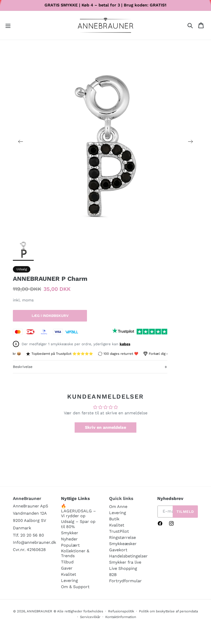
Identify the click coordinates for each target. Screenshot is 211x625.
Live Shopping (123, 568)
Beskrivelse (90, 366)
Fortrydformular (125, 580)
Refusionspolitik (121, 611)
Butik (114, 518)
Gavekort (118, 549)
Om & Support (75, 586)
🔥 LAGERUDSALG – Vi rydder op (78, 511)
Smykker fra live (125, 562)
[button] (8, 25)
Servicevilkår (90, 617)
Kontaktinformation (120, 617)
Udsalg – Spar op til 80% (78, 524)
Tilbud (67, 562)
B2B (113, 574)
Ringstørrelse (122, 537)
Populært (70, 545)
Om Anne (118, 506)
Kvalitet (68, 574)
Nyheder (69, 539)
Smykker (69, 532)
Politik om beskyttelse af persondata (168, 611)
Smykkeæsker (123, 543)
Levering (69, 580)
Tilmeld (185, 511)
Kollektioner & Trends (75, 553)
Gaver (67, 568)
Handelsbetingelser (128, 556)
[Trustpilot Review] (123, 331)
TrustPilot (119, 531)
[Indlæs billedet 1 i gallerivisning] (23, 249)
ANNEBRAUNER (39, 611)
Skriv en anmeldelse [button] (105, 427)
